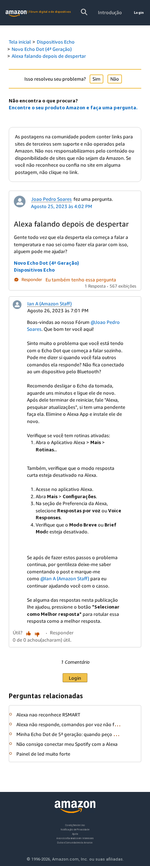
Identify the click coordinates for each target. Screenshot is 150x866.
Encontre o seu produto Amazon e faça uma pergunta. (73, 107)
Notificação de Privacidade (75, 829)
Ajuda (75, 834)
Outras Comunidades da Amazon (74, 842)
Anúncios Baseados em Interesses (74, 838)
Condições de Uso (74, 825)
